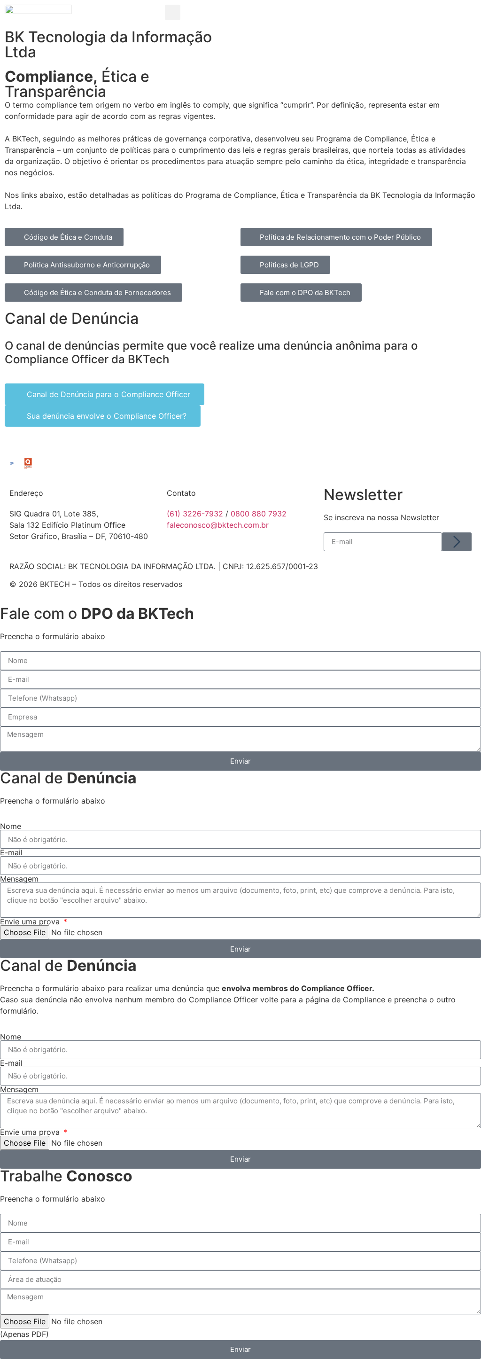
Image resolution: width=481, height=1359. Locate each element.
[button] (172, 12)
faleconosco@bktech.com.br (218, 525)
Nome (10, 826)
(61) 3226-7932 (195, 513)
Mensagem (19, 879)
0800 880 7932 (259, 513)
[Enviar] (457, 541)
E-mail (11, 852)
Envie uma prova (31, 921)
